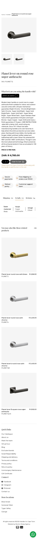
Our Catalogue (7, 434)
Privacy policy (6, 464)
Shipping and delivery (9, 457)
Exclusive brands (7, 450)
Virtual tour (5, 444)
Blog (3, 447)
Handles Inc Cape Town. (27, 521)
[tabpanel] (19, 35)
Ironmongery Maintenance (11, 470)
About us (4, 437)
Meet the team (7, 441)
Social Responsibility (8, 454)
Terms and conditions (9, 460)
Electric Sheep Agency (22, 524)
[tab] (6, 59)
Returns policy (6, 467)
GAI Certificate (6, 473)
